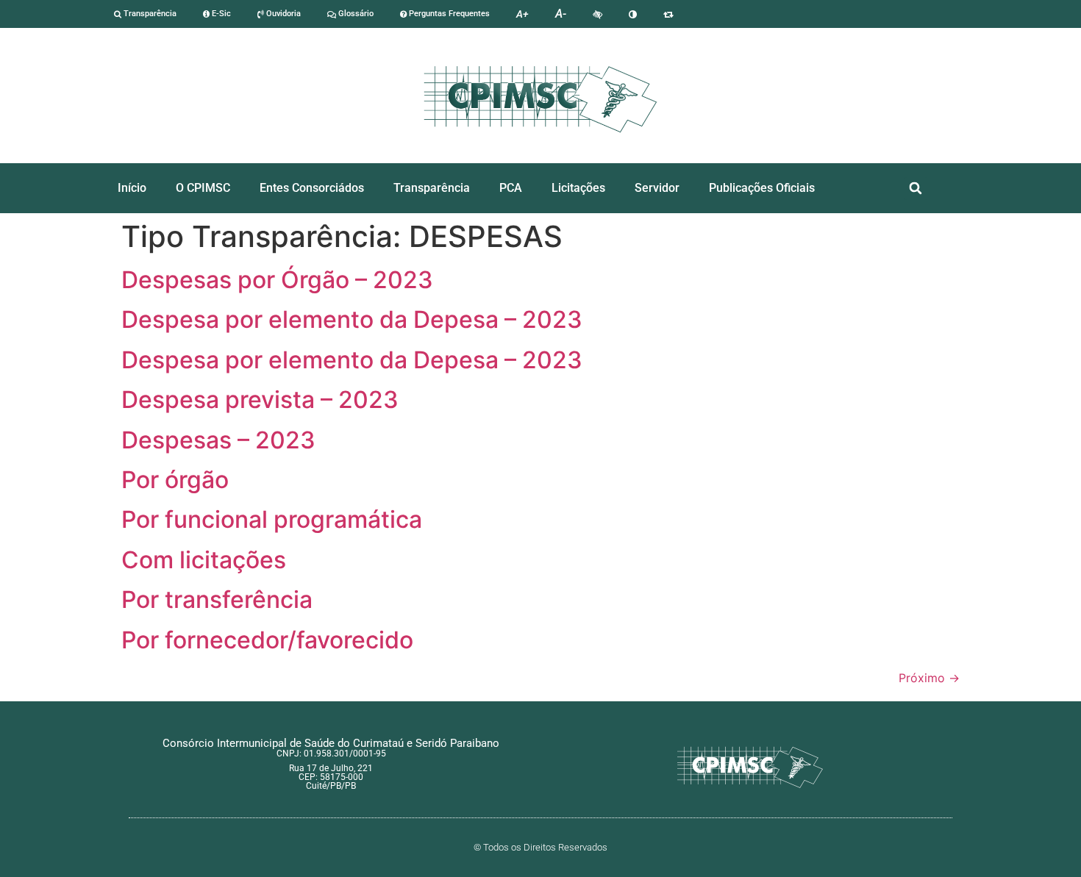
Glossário (355, 13)
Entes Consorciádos (312, 188)
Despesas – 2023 (218, 440)
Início (132, 188)
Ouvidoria (282, 13)
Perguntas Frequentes (448, 13)
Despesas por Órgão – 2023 (277, 279)
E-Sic (220, 13)
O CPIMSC (203, 188)
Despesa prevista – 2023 (260, 399)
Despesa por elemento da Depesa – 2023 (351, 319)
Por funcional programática (271, 519)
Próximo (929, 677)
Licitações (578, 188)
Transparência (148, 13)
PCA (510, 188)
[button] (916, 188)
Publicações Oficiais (762, 188)
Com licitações (203, 559)
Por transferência (217, 599)
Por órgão (175, 479)
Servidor (657, 188)
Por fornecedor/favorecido (267, 640)
